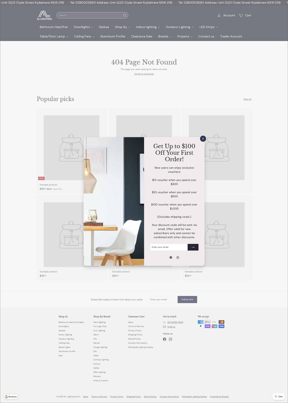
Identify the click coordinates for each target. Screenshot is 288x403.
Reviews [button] (12, 396)
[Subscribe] (193, 247)
